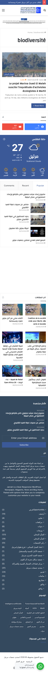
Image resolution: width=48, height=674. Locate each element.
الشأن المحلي (39, 534)
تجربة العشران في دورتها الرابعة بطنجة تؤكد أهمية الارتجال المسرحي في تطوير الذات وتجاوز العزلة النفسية (12, 351)
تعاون (40, 518)
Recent (25, 185)
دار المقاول (29, 622)
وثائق (42, 584)
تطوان (14, 617)
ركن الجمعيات (38, 543)
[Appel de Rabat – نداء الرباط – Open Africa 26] (12, 371)
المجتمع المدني (40, 617)
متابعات (41, 576)
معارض (42, 626)
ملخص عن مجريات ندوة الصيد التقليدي (17, 206)
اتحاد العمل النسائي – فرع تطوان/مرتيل (27, 547)
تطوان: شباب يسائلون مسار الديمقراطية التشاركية (37, 382)
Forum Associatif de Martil (35, 604)
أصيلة (27, 608)
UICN (35, 608)
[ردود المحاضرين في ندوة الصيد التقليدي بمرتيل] (38, 220)
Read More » (38, 106)
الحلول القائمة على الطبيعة (36, 613)
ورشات (39, 530)
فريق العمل (20, 661)
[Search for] (44, 11)
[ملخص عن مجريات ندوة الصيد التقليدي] (38, 208)
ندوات (40, 526)
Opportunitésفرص (36, 510)
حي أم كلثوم (41, 622)
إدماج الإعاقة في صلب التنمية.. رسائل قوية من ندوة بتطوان (36, 348)
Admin (41, 80)
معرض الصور (31, 626)
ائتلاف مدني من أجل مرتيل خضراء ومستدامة (24, 2)
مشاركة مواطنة (16, 622)
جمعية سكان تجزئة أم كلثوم (31, 559)
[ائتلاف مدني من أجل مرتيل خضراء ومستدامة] (12, 309)
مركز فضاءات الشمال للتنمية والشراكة (27, 564)
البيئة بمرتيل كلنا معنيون (19, 228)
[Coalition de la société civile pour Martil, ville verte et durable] (35, 309)
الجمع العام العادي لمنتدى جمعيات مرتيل (28, 240)
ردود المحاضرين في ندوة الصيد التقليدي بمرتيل (16, 218)
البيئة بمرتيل (17, 608)
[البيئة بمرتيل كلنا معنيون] (38, 232)
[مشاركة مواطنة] (24, 21)
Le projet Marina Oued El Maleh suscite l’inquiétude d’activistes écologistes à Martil (27, 87)
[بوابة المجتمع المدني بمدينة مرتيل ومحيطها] (30, 10)
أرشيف (41, 514)
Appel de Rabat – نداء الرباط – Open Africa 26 (13, 381)
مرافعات (39, 522)
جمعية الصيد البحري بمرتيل (31, 555)
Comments (9, 185)
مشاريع (41, 580)
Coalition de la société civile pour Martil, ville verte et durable (37, 321)
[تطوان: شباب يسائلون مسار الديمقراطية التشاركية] (35, 371)
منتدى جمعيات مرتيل (34, 568)
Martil (42, 608)
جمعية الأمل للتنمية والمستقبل (30, 551)
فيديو (42, 572)
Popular (40, 185)
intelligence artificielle (13, 604)
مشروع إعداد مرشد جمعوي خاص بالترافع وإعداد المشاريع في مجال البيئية (26, 196)
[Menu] (3, 11)
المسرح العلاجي (25, 617)
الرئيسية (29, 661)
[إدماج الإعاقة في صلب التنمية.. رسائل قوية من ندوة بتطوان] (35, 337)
